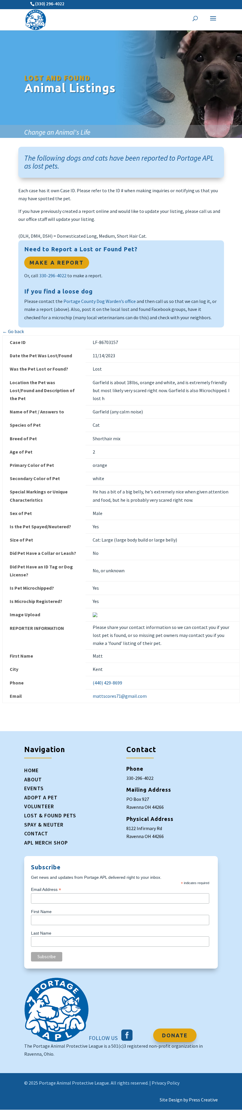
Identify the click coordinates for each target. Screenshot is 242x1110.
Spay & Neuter (43, 824)
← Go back (13, 331)
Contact (36, 833)
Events (34, 788)
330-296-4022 (52, 275)
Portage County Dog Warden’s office (99, 301)
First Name (41, 911)
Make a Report (57, 262)
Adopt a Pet (41, 797)
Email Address (46, 889)
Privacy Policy (165, 1083)
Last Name (41, 933)
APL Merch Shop (46, 842)
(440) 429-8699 (107, 683)
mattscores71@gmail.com (120, 696)
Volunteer (39, 806)
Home (31, 770)
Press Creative (203, 1100)
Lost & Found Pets (50, 815)
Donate (175, 1035)
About (33, 779)
